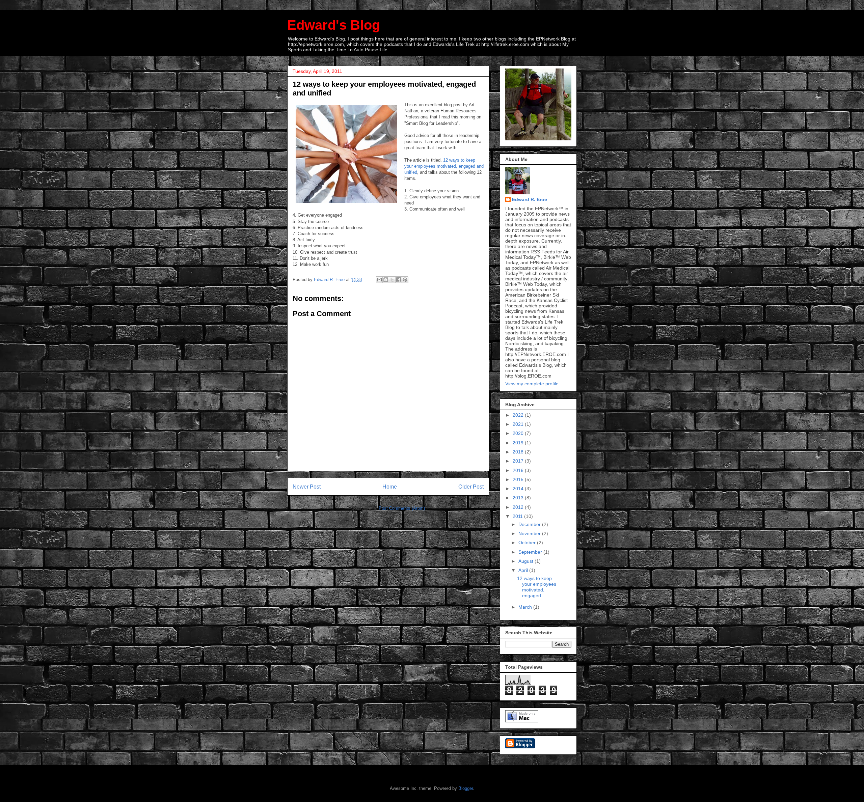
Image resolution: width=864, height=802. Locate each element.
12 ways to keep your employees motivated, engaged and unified (444, 166)
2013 (519, 497)
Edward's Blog (333, 25)
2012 (519, 507)
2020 (519, 433)
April (523, 570)
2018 (519, 451)
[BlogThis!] (385, 279)
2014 (519, 488)
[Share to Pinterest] (405, 279)
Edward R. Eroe (529, 199)
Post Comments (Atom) (402, 508)
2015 (519, 479)
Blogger (465, 788)
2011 (518, 516)
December (530, 524)
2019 (519, 442)
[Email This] (379, 279)
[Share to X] (392, 279)
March (525, 607)
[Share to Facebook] (398, 279)
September (530, 552)
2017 (519, 461)
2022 (519, 415)
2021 (519, 424)
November (530, 533)
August (526, 561)
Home (389, 487)
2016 (519, 470)
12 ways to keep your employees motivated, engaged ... (536, 587)
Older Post (471, 487)
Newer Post (307, 487)
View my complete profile (532, 383)
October (527, 542)
